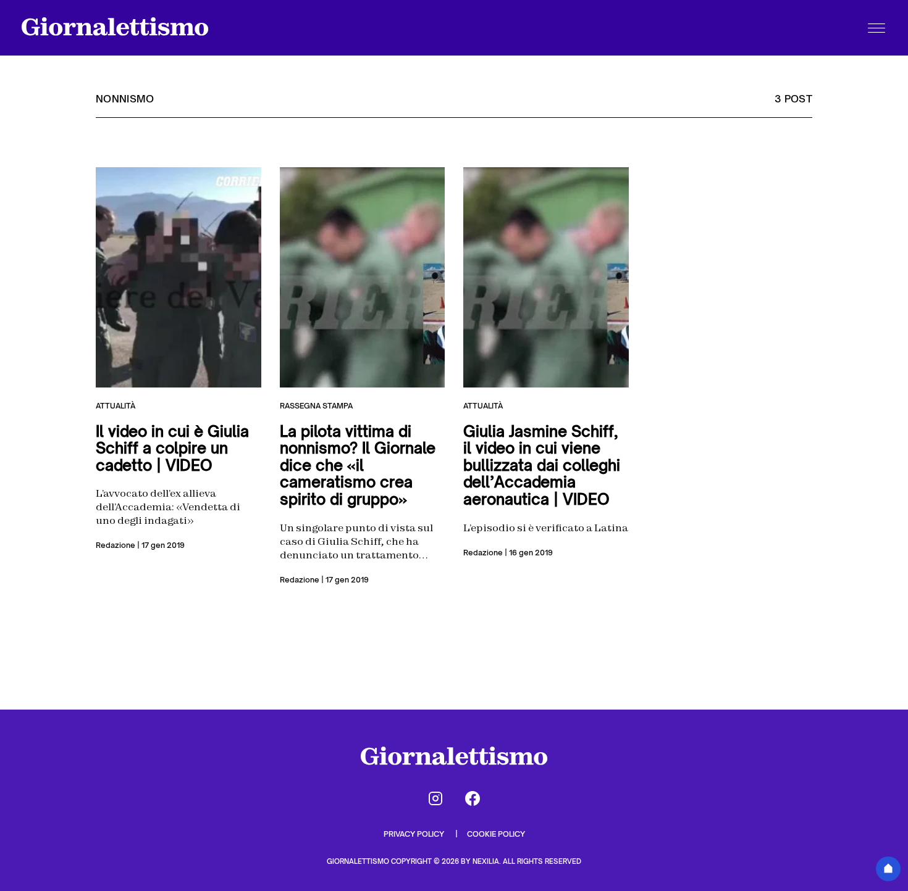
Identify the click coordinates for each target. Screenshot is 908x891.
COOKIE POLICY (496, 834)
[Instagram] (435, 798)
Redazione (115, 545)
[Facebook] (472, 798)
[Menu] (876, 28)
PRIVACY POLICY (415, 834)
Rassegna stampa (316, 405)
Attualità (115, 405)
